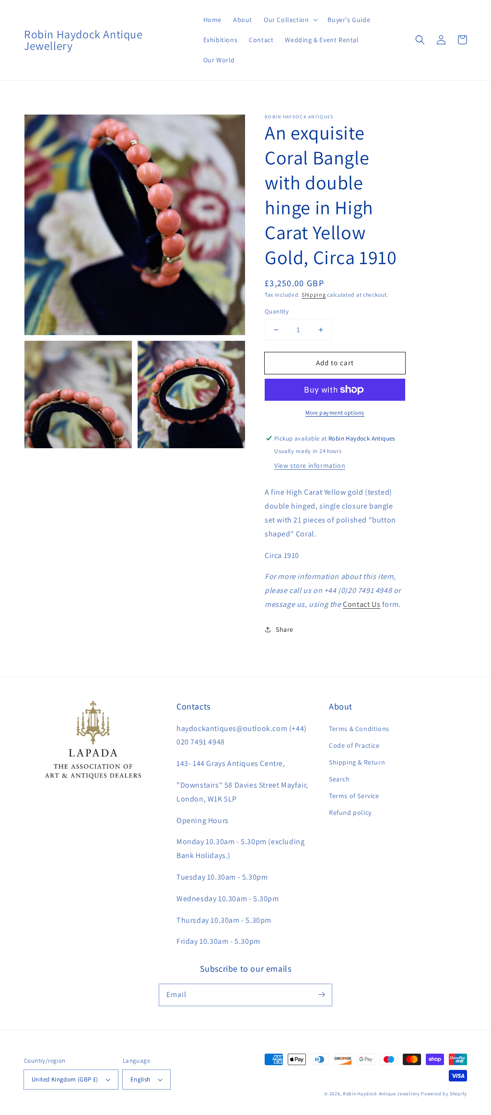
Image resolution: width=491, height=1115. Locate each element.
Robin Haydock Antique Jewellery (381, 1094)
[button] (290, 20)
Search (339, 779)
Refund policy (350, 812)
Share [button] (284, 629)
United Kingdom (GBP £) (65, 1079)
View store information (309, 465)
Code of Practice (354, 745)
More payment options (334, 412)
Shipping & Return (357, 762)
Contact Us (361, 604)
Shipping (314, 294)
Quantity (277, 311)
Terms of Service (354, 795)
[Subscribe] (321, 994)
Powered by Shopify (444, 1094)
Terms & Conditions (359, 728)
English (140, 1079)
